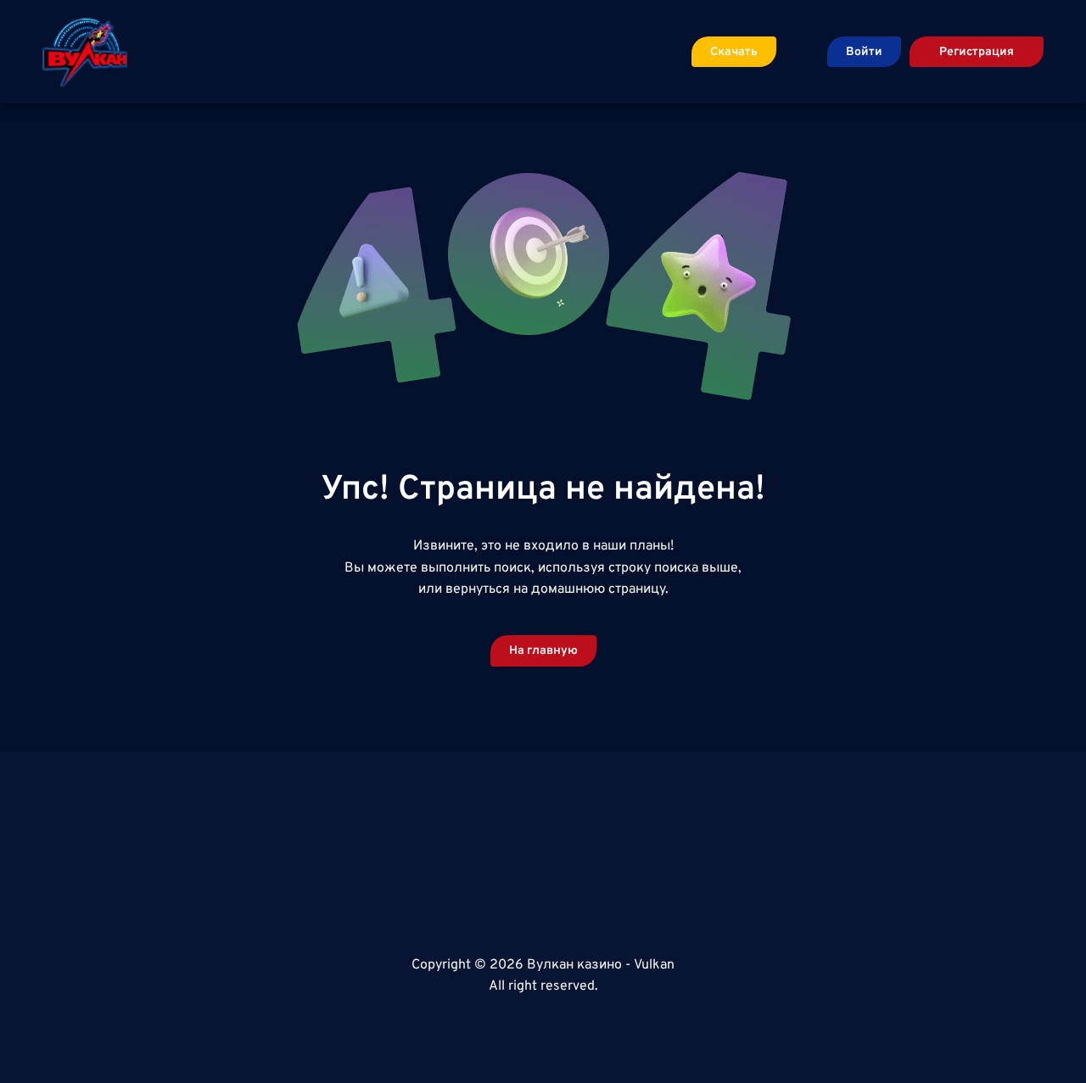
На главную (543, 651)
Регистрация (976, 52)
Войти (864, 52)
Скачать (734, 52)
